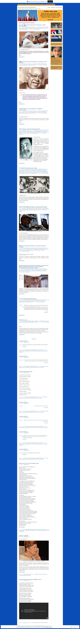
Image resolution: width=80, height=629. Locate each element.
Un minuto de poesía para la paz (28, 168)
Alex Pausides (39, 27)
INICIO (20, 4)
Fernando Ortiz (32, 171)
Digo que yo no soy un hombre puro (29, 463)
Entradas (53, 7)
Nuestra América (32, 4)
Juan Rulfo (38, 132)
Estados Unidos (27, 171)
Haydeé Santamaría (44, 269)
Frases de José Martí (25, 300)
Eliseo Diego (24, 131)
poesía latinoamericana (36, 28)
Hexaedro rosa (23, 320)
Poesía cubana (29, 28)
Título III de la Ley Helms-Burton (31, 173)
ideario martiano (32, 300)
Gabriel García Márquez (26, 132)
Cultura (27, 27)
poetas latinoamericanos (26, 250)
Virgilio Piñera (35, 133)
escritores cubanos (29, 131)
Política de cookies (49, 627)
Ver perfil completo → (55, 63)
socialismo (40, 169)
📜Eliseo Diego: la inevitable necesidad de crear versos (30, 109)
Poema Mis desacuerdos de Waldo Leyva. (30, 579)
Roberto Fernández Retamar (35, 250)
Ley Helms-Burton (38, 171)
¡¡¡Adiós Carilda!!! (23, 535)
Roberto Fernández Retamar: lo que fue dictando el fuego (32, 246)
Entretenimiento (32, 27)
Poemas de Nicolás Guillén (28, 530)
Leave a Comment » (36, 29)
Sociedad (43, 169)
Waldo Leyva (38, 622)
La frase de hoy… (23, 341)
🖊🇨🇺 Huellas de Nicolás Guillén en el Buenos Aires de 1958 (33, 62)
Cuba (25, 27)
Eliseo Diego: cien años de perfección (29, 129)
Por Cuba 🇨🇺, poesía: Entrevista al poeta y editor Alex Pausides (32, 25)
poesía (26, 28)
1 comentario (21, 531)
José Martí (31, 299)
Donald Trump (21, 171)
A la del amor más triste (25, 371)
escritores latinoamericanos (38, 131)
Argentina (24, 63)
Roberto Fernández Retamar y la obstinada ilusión (33, 207)
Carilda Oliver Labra (38, 574)
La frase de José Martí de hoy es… (28, 298)
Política (25, 4)
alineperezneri (26, 342)
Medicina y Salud (41, 4)
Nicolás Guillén (41, 63)
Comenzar (50, 1)
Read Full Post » (22, 56)
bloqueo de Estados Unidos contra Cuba (40, 170)
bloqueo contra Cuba (30, 170)
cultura (47, 27)
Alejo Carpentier (21, 170)
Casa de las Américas (24, 269)
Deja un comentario (40, 367)
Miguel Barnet (44, 171)
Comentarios (59, 7)
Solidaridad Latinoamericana (27, 7)
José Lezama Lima (33, 132)
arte (43, 27)
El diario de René (50, 4)
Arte (23, 27)
